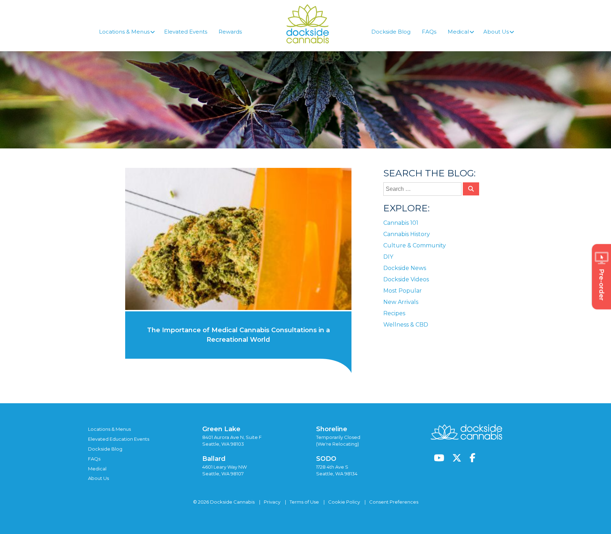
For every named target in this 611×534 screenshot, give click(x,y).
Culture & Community (414, 245)
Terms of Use (304, 502)
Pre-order (601, 284)
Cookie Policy (344, 502)
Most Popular (402, 290)
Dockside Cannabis (307, 23)
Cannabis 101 (400, 222)
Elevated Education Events (118, 439)
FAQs (94, 459)
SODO (326, 459)
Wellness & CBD (405, 324)
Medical (97, 468)
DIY (388, 256)
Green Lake (221, 429)
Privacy (272, 502)
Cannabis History (406, 234)
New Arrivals (400, 302)
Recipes (394, 313)
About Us (98, 478)
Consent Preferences (393, 502)
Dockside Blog (105, 449)
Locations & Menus (109, 429)
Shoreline (331, 429)
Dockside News (404, 268)
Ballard (214, 459)
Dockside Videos (406, 279)
